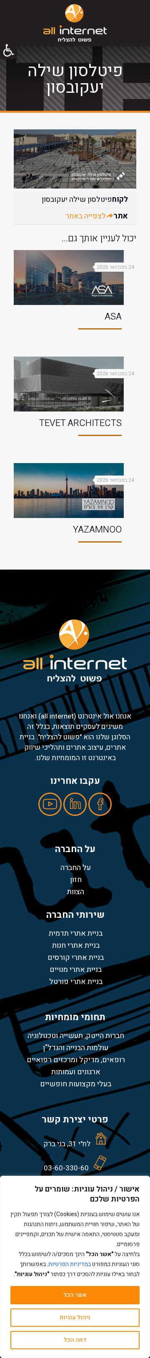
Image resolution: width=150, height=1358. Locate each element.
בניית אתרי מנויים (76, 969)
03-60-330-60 (66, 1168)
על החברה (75, 867)
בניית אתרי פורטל (75, 981)
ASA (113, 316)
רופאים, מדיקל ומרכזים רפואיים (76, 1059)
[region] (75, 1267)
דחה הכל (75, 1340)
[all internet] (75, 23)
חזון (76, 879)
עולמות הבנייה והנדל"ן (75, 1047)
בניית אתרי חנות (76, 945)
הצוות (75, 891)
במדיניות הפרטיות (69, 1264)
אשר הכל (75, 1295)
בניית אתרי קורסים (76, 957)
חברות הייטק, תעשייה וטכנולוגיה (76, 1035)
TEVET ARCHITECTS (80, 423)
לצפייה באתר (85, 216)
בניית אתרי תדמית (75, 933)
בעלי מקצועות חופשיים (75, 1083)
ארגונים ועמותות (75, 1071)
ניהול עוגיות (75, 1317)
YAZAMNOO (97, 529)
